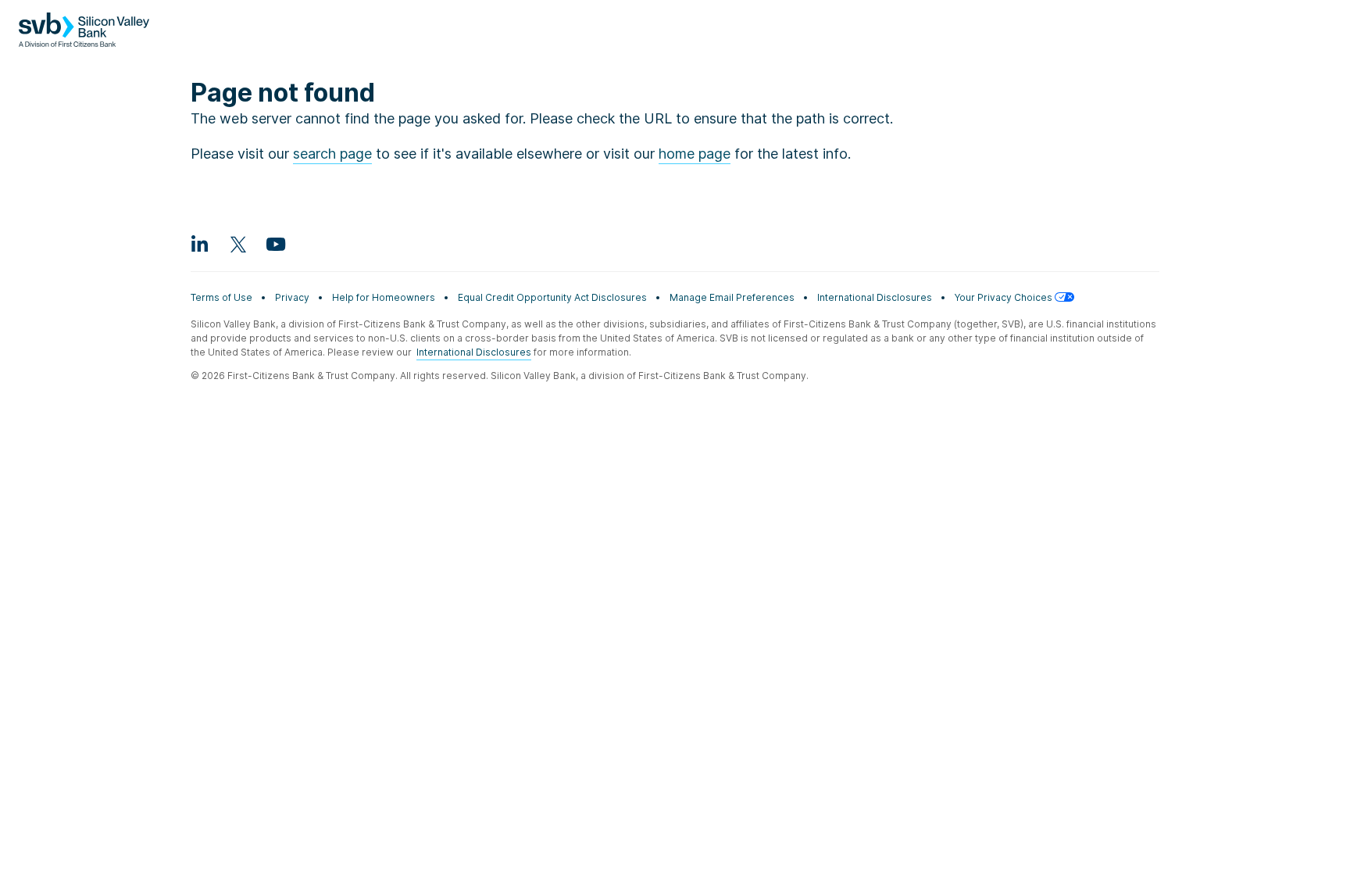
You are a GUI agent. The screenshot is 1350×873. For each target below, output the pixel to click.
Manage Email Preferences (732, 297)
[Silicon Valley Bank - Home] (84, 37)
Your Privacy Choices (1005, 297)
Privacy (292, 297)
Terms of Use (221, 297)
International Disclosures (874, 297)
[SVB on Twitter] (237, 244)
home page (694, 153)
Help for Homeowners (383, 297)
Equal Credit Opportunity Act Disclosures (552, 297)
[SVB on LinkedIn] (200, 244)
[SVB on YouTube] (275, 244)
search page (332, 153)
